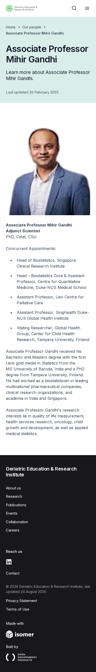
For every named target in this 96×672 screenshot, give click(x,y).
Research (14, 496)
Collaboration (17, 521)
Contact (12, 573)
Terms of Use (17, 609)
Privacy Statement (21, 600)
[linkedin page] (9, 562)
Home (11, 27)
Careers (12, 530)
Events (11, 513)
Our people (31, 27)
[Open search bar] (74, 8)
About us (13, 488)
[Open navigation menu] (87, 8)
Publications (16, 505)
